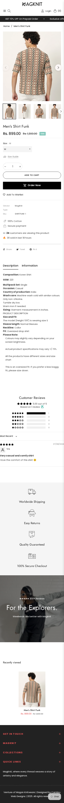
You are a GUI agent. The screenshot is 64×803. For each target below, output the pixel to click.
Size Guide (13, 156)
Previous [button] (5, 67)
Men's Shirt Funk (32, 710)
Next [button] (58, 67)
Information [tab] (30, 265)
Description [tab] (10, 265)
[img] (7, 444)
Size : (7, 143)
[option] (32, 66)
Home (6, 26)
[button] (18, 413)
